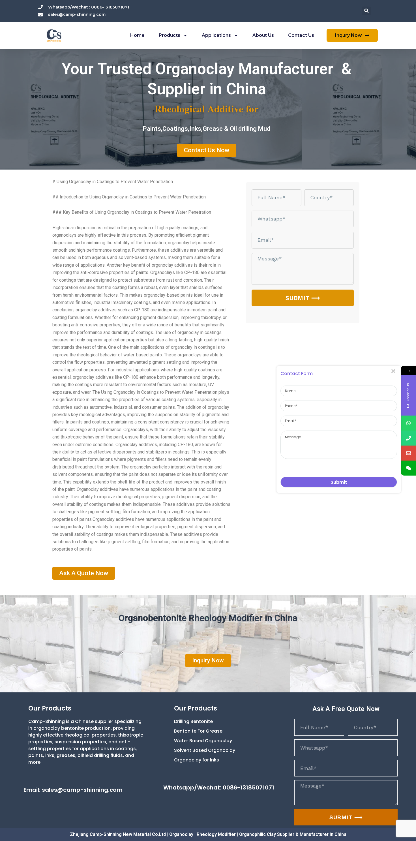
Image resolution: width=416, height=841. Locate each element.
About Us (263, 35)
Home (137, 35)
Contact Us (301, 35)
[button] (366, 11)
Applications (216, 35)
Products (169, 35)
